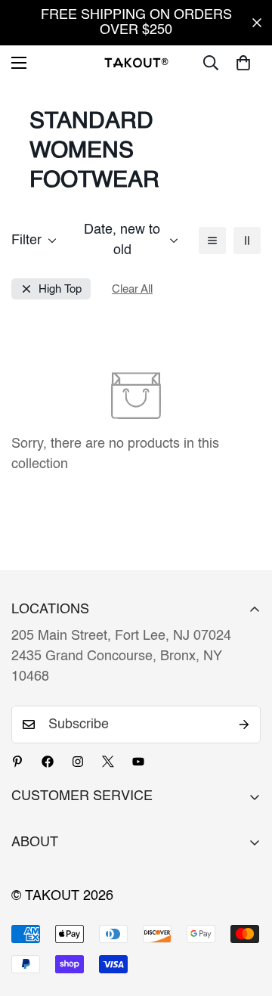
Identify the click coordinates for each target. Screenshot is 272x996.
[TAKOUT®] (136, 62)
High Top (60, 289)
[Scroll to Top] (245, 916)
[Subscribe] (244, 724)
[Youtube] (138, 762)
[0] (243, 62)
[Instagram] (78, 762)
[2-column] (247, 240)
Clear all (132, 289)
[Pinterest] (17, 762)
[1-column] (212, 240)
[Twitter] (108, 762)
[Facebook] (48, 762)
